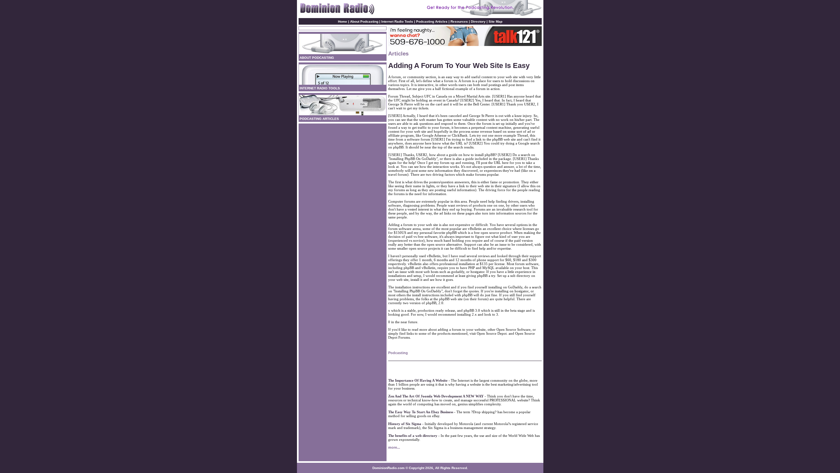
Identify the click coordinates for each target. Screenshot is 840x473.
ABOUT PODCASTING (317, 57)
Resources (459, 21)
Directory (478, 21)
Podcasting (398, 353)
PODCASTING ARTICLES (319, 119)
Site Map (495, 21)
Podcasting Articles (432, 21)
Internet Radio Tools (397, 21)
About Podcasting (364, 21)
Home (342, 21)
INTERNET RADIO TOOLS (320, 88)
